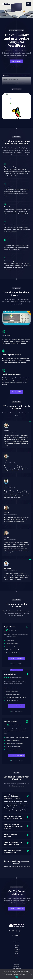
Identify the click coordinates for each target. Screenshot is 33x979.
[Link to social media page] (9, 931)
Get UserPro (16, 391)
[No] (31, 974)
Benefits (16, 945)
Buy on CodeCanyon (16, 658)
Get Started (16, 956)
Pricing (16, 951)
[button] (16, 796)
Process (16, 947)
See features (16, 61)
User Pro (18, 935)
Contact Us (16, 964)
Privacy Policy (16, 966)
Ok (17, 976)
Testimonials (17, 949)
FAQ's (16, 954)
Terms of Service (16, 968)
